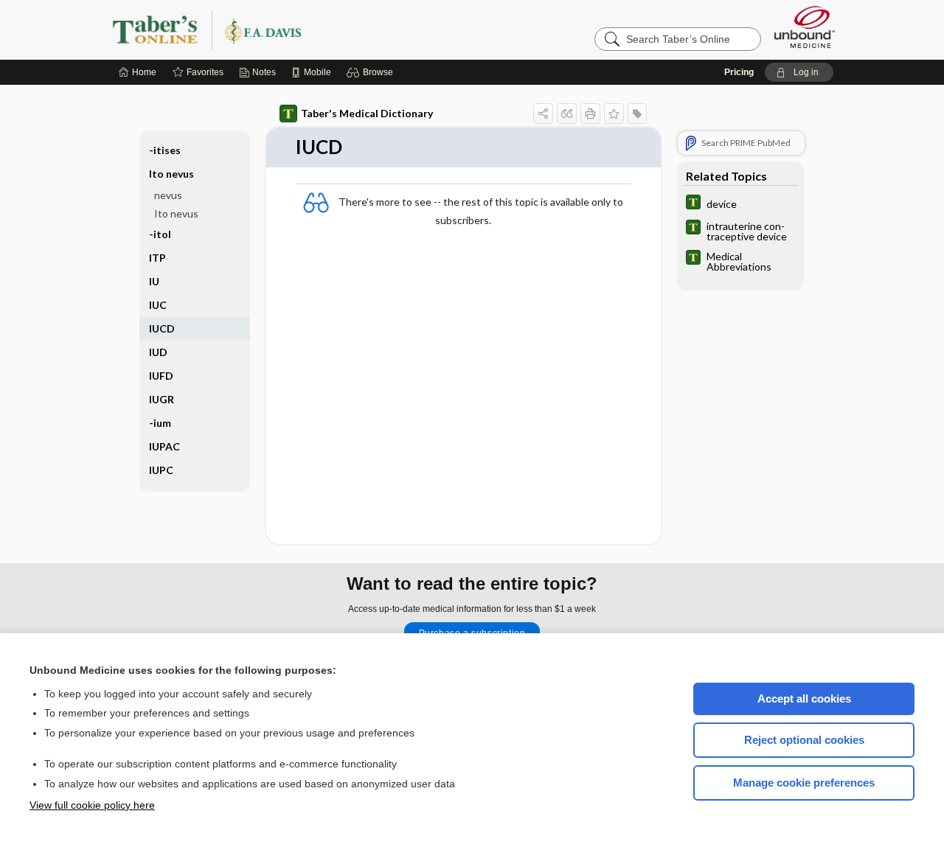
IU (154, 281)
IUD (158, 352)
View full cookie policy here (92, 805)
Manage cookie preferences (804, 782)
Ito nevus (176, 213)
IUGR (161, 399)
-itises (165, 150)
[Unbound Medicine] (804, 27)
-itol (160, 234)
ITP (157, 257)
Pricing (739, 72)
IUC (158, 305)
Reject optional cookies (804, 740)
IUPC (161, 470)
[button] (372, 72)
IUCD (162, 328)
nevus (168, 195)
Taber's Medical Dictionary (367, 113)
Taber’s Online (295, 29)
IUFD (161, 375)
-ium (160, 423)
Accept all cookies (804, 698)
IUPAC (164, 446)
